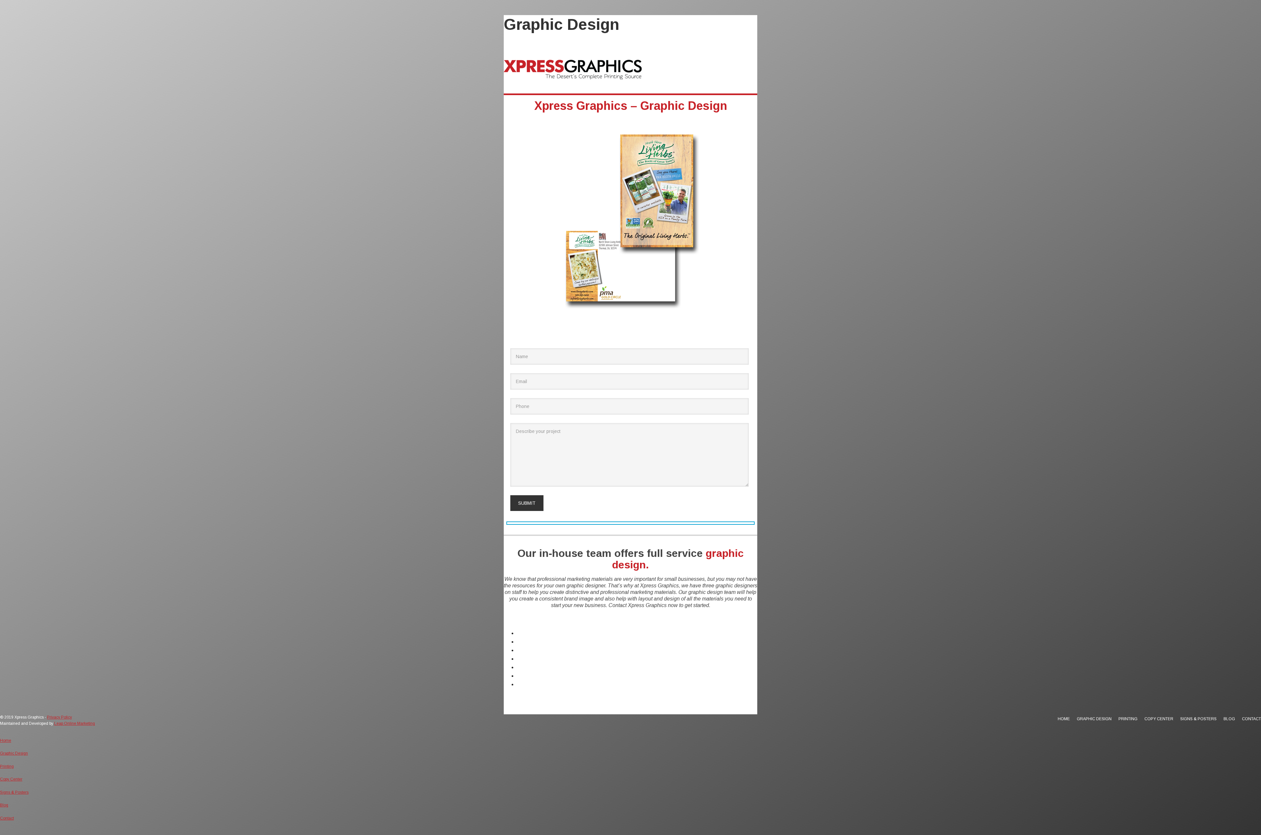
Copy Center (531, 659)
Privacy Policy (59, 717)
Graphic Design (534, 641)
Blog (522, 676)
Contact (526, 684)
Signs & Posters (535, 667)
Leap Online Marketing (74, 723)
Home (524, 633)
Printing (525, 650)
